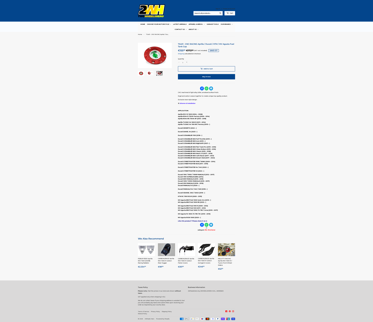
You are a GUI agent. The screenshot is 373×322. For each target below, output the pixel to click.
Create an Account (229, 8)
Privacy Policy (155, 311)
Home (140, 34)
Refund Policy (142, 313)
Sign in (218, 8)
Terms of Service (143, 311)
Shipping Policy (167, 311)
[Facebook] (202, 88)
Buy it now (206, 77)
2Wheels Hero (149, 319)
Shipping (181, 54)
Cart (231, 13)
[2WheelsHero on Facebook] (226, 311)
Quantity (181, 59)
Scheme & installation (187, 103)
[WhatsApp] (206, 88)
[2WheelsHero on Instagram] (233, 311)
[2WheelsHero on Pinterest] (230, 311)
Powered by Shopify (162, 319)
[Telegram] (211, 88)
